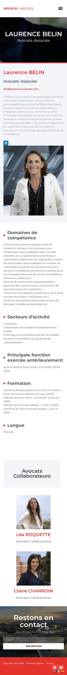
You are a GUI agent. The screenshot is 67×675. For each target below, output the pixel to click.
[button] (60, 8)
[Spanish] (63, 670)
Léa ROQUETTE (33, 534)
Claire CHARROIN (33, 590)
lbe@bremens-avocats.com (21, 89)
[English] (55, 670)
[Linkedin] (5, 143)
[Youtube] (61, 667)
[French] (59, 670)
